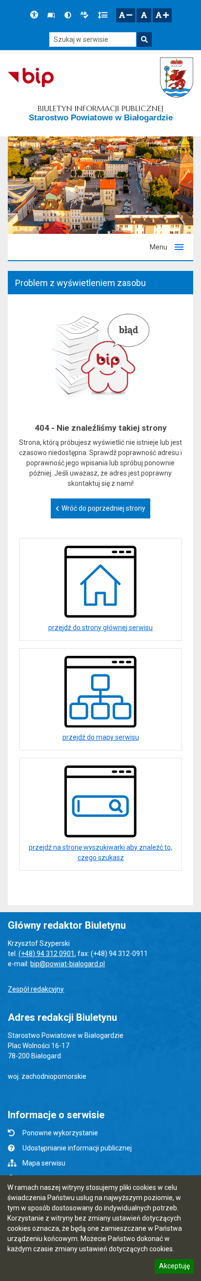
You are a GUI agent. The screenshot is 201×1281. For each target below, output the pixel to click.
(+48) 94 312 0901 (47, 953)
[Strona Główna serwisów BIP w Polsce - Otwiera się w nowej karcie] (30, 77)
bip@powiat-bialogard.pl (67, 964)
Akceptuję (174, 1267)
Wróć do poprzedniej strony (103, 508)
